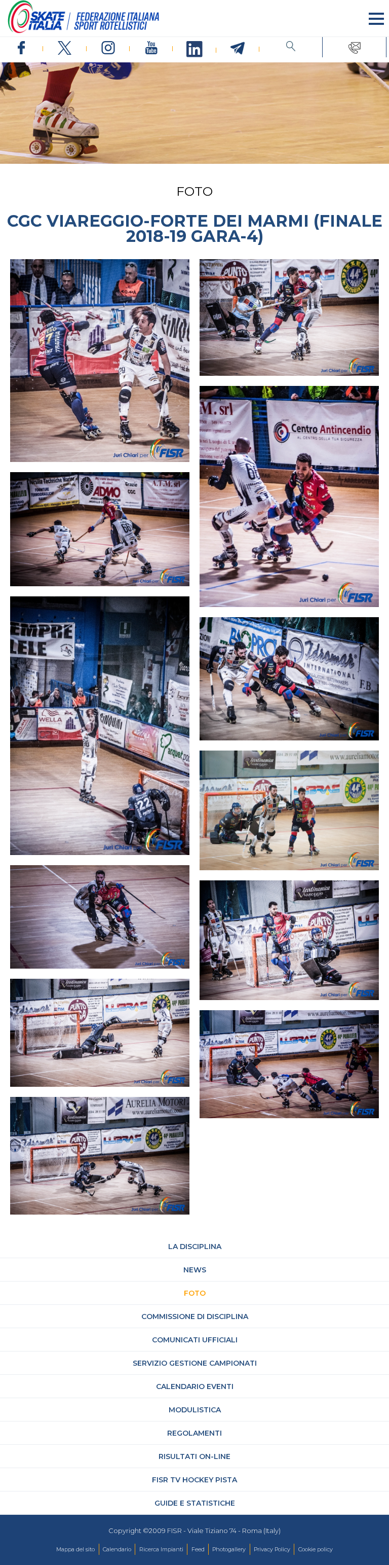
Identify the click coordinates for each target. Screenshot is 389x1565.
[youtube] (151, 48)
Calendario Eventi (195, 1386)
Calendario (117, 1549)
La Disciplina (194, 1246)
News (194, 1269)
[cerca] (291, 47)
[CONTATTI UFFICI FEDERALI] (354, 47)
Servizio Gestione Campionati (195, 1363)
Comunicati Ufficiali (195, 1339)
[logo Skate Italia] (84, 31)
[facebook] (21, 48)
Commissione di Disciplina (194, 1316)
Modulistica (195, 1409)
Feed (198, 1549)
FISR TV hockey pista (194, 1479)
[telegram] (237, 48)
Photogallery (229, 1549)
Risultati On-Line (194, 1456)
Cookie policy (315, 1549)
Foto (195, 1293)
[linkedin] (194, 49)
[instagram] (108, 48)
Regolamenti (194, 1433)
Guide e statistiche (194, 1503)
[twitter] (64, 48)
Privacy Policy (272, 1549)
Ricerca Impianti (161, 1549)
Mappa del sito (75, 1549)
